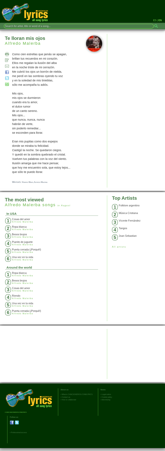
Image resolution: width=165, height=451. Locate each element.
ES (154, 20)
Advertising (106, 400)
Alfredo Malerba (23, 43)
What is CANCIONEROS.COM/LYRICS (77, 394)
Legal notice (106, 394)
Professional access (19, 432)
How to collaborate (69, 400)
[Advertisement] (136, 351)
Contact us (66, 397)
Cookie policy (107, 397)
